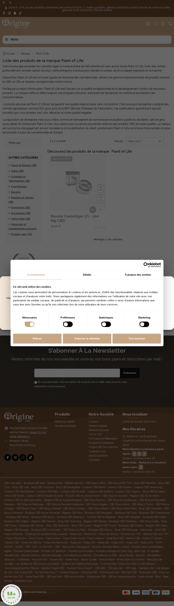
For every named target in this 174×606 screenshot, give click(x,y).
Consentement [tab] (36, 274)
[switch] (64, 323)
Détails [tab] (87, 274)
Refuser (37, 338)
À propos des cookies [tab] (138, 274)
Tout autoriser (136, 338)
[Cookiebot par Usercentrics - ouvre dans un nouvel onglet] (146, 264)
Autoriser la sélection (87, 338)
